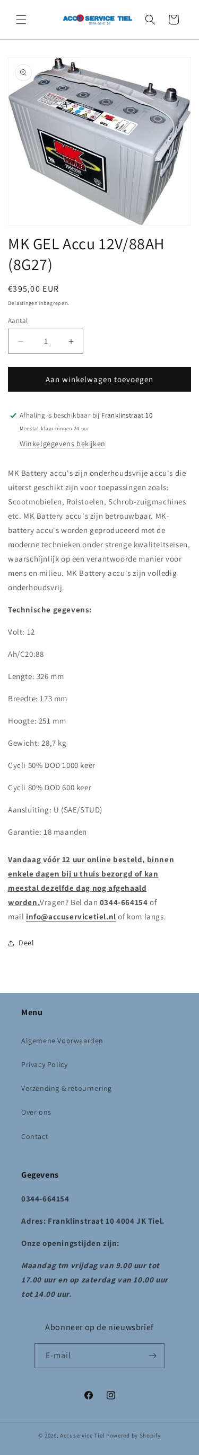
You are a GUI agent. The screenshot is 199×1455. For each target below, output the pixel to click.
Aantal (18, 320)
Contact (34, 1136)
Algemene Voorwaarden (62, 1040)
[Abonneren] (152, 1355)
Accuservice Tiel (82, 1435)
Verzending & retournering (66, 1088)
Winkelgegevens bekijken (63, 443)
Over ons (36, 1112)
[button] (21, 19)
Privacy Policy (44, 1064)
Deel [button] (26, 942)
